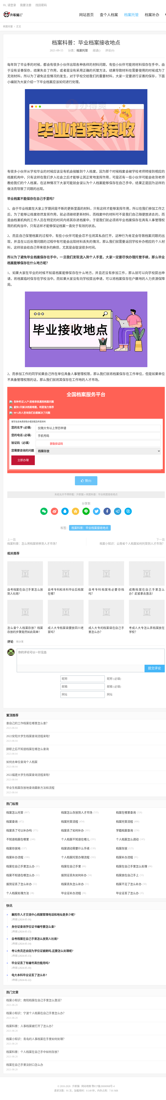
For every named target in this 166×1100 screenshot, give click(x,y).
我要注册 (25, 5)
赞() (88, 480)
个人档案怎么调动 (130, 839)
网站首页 (86, 15)
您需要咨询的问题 (22, 450)
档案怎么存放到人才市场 (80, 812)
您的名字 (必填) (21, 427)
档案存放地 (16, 848)
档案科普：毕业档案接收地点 (86, 43)
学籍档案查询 (127, 830)
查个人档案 (109, 15)
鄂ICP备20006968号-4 (103, 1086)
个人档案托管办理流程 (78, 857)
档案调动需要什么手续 (78, 848)
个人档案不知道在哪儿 (78, 839)
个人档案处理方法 (20, 893)
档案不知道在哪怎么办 (23, 875)
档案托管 (131, 15)
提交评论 (154, 668)
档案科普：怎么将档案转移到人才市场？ (32, 543)
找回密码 (41, 5)
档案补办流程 (18, 857)
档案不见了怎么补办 (131, 884)
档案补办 (152, 15)
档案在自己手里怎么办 (23, 866)
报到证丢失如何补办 (76, 875)
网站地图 (86, 1086)
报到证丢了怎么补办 (21, 884)
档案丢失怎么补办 (75, 884)
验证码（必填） (37, 443)
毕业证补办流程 (73, 893)
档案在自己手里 (73, 866)
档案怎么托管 (18, 812)
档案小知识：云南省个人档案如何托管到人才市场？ (132, 543)
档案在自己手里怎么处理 (134, 866)
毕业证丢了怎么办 (130, 893)
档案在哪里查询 (129, 812)
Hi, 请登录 (9, 5)
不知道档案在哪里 (20, 839)
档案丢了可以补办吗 (22, 830)
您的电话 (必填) (21, 435)
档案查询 (15, 821)
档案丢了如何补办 (75, 830)
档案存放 (125, 848)
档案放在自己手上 (130, 875)
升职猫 (13, 14)
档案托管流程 (72, 821)
